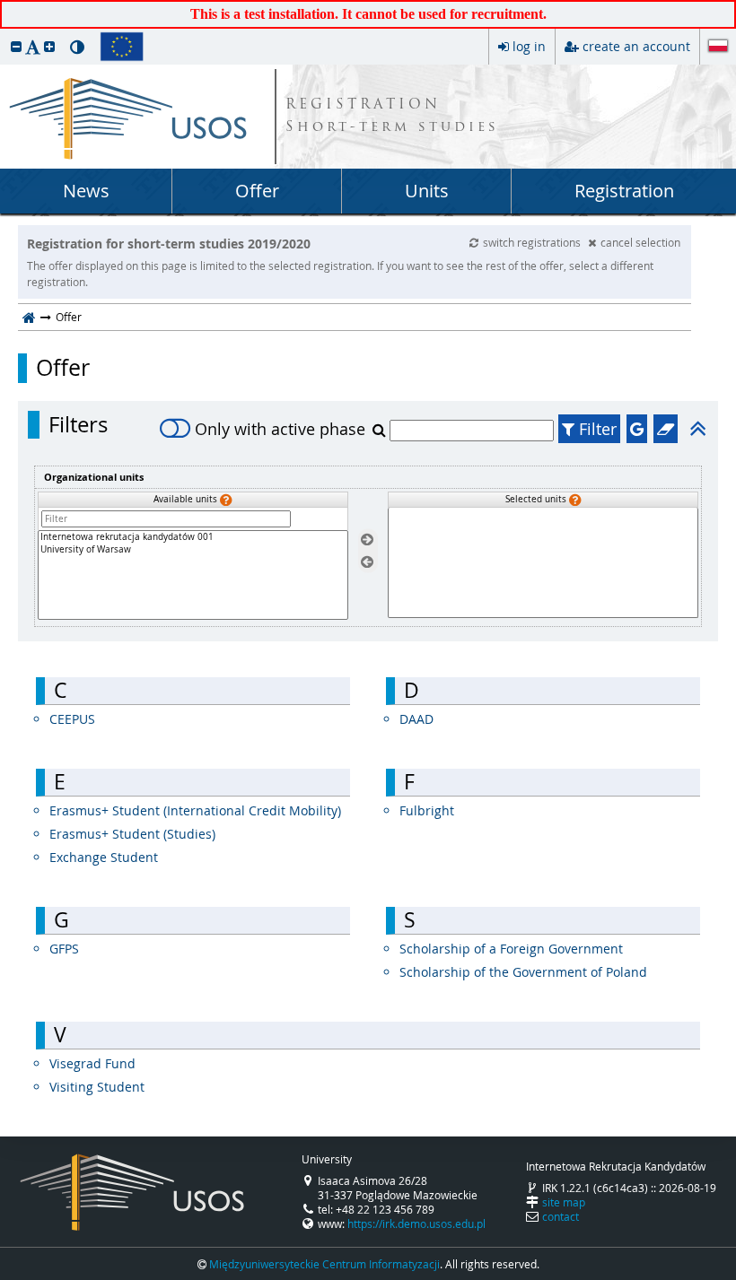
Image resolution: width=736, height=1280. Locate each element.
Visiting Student (97, 1086)
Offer (257, 191)
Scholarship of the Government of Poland (523, 971)
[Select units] (367, 540)
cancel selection (640, 242)
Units (427, 191)
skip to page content (4, 4)
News (86, 191)
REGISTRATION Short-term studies (392, 117)
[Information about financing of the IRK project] (121, 46)
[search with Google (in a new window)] (636, 428)
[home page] (29, 316)
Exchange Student (103, 857)
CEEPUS (72, 718)
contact (560, 1216)
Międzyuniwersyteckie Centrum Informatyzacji (324, 1264)
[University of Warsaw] (193, 550)
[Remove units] (367, 562)
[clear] (665, 428)
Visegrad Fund (92, 1063)
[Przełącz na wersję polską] (718, 47)
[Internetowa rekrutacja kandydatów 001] (193, 537)
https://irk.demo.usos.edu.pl (416, 1223)
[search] (381, 430)
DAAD (416, 718)
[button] (16, 46)
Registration (624, 191)
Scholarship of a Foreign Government (511, 948)
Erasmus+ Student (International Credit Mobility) (195, 810)
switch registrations (533, 242)
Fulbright (426, 810)
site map (563, 1202)
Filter (595, 429)
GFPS (64, 948)
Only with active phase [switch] (280, 429)
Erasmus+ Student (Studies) (132, 833)
